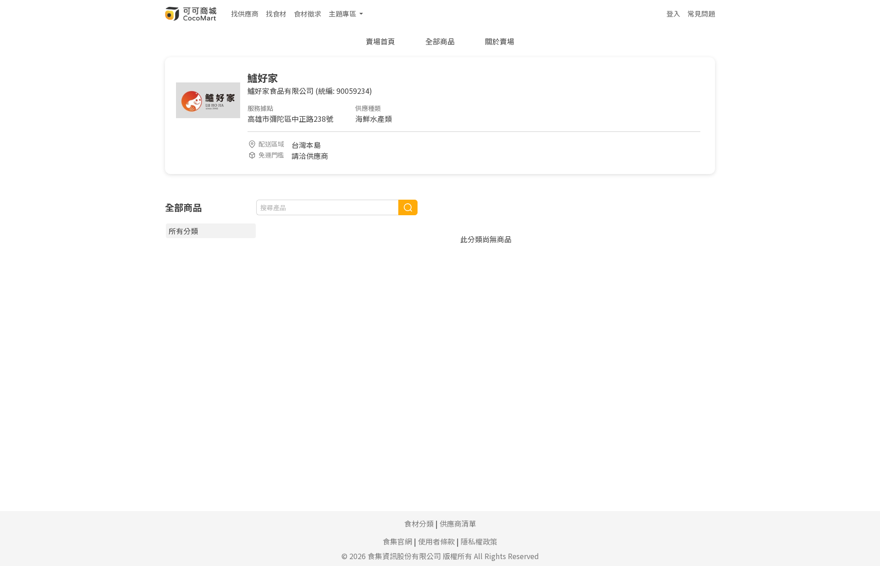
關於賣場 (499, 41)
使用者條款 (436, 541)
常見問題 (701, 13)
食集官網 (397, 541)
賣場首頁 (380, 41)
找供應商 (244, 13)
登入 (673, 13)
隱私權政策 (479, 541)
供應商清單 (458, 523)
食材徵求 (307, 13)
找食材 (276, 13)
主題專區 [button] (343, 13)
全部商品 (440, 41)
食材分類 (419, 523)
